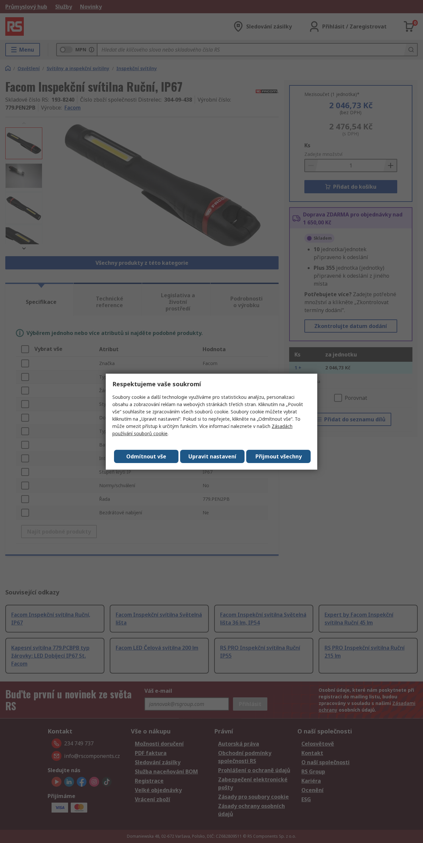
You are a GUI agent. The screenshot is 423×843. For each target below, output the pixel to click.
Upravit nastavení (212, 456)
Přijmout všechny (278, 456)
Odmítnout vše (146, 456)
